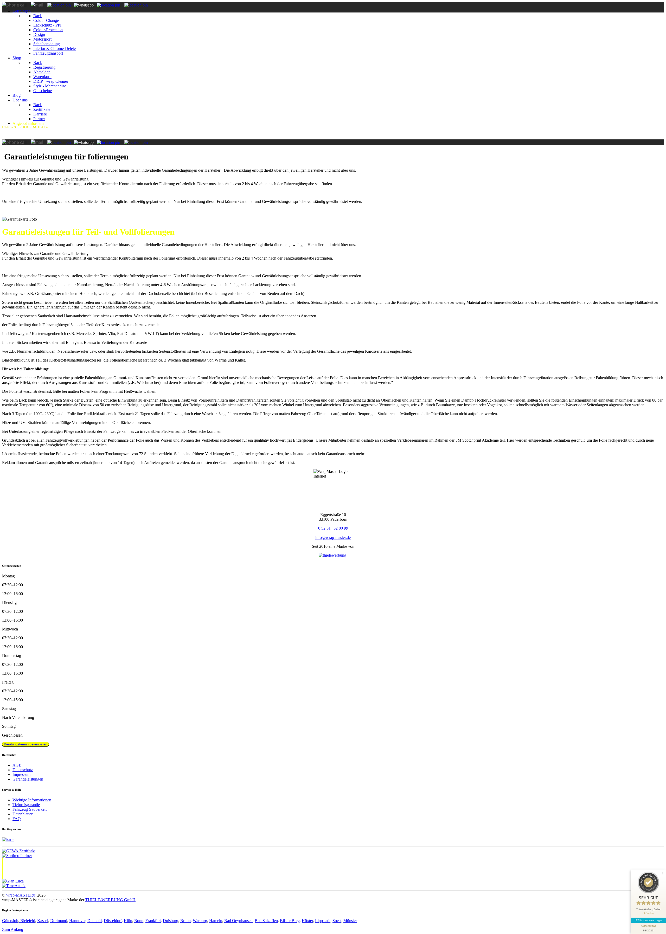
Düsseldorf (113, 920)
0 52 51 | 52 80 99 (333, 528)
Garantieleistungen (27, 779)
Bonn (138, 920)
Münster (350, 920)
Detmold (94, 920)
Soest (336, 920)
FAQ (16, 818)
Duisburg (170, 920)
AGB (17, 765)
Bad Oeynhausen (238, 920)
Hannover (77, 920)
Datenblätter (22, 814)
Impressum (21, 774)
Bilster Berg (290, 920)
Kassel (42, 920)
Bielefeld (27, 920)
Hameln (215, 920)
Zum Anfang (12, 929)
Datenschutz (22, 770)
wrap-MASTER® (21, 895)
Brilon (185, 920)
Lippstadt (322, 920)
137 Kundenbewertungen (648, 920)
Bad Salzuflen (266, 920)
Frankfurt (153, 920)
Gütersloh (10, 920)
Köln (128, 920)
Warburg (200, 920)
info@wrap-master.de (333, 537)
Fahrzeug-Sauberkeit (29, 809)
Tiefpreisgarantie (26, 804)
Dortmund (58, 920)
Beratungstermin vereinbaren (25, 744)
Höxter (307, 920)
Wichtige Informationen (31, 800)
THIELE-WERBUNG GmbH (110, 900)
